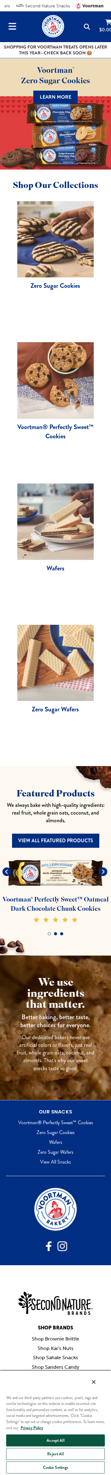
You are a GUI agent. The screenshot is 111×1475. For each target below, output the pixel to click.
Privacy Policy (32, 1428)
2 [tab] (55, 933)
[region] (55, 1422)
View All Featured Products (55, 840)
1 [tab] (49, 933)
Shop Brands (55, 1327)
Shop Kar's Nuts (55, 1348)
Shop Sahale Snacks (55, 1357)
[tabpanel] (55, 890)
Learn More (55, 97)
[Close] (94, 1382)
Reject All (55, 1454)
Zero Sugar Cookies (56, 1132)
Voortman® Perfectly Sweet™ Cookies (55, 1122)
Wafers (55, 1142)
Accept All (55, 1440)
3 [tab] (61, 933)
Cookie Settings (55, 1467)
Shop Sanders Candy (55, 1367)
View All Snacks (55, 1161)
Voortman (92, 5)
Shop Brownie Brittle (55, 1339)
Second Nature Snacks (47, 6)
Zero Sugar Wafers (55, 1152)
